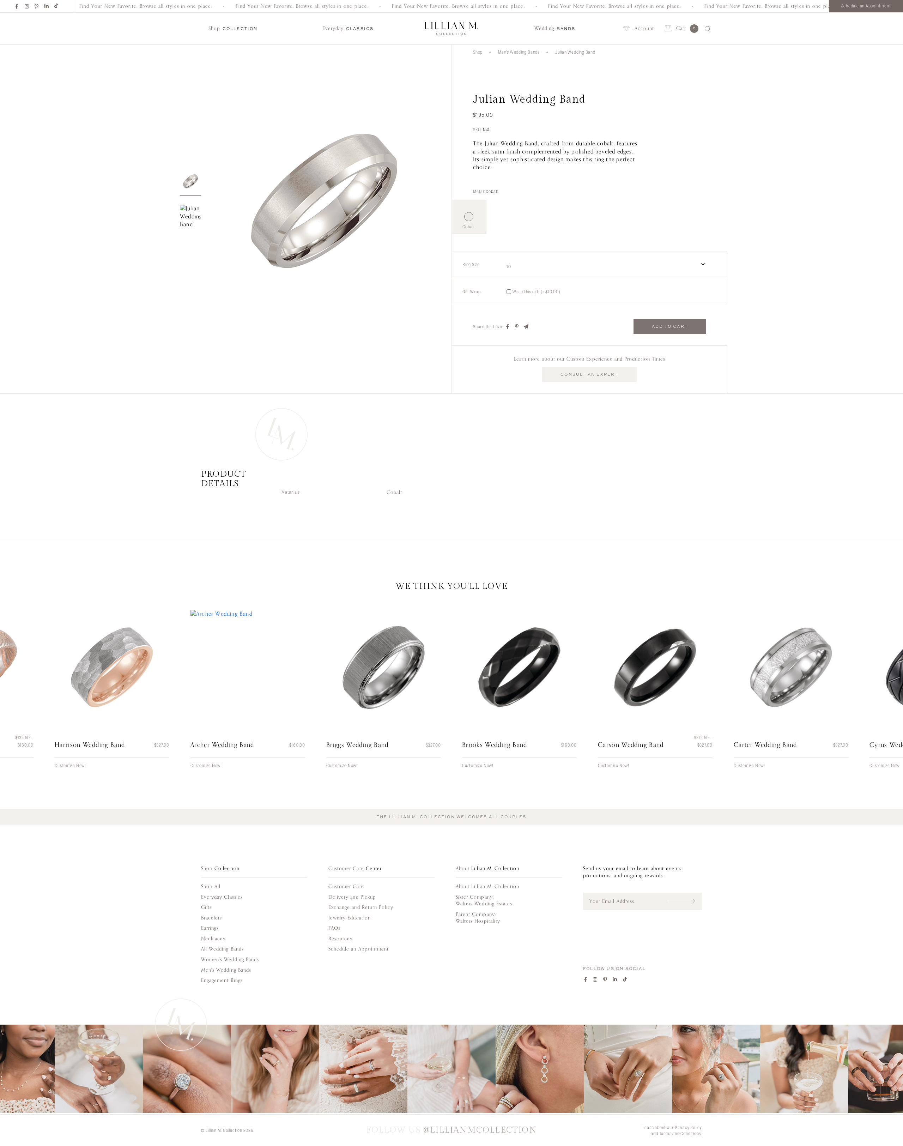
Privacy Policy (688, 1127)
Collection (232, 28)
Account (644, 28)
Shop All (210, 886)
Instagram (27, 6)
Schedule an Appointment (866, 5)
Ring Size (471, 264)
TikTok (56, 6)
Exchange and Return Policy (360, 907)
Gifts (206, 907)
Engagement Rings (222, 980)
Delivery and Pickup (352, 897)
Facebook (17, 6)
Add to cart (670, 326)
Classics (348, 28)
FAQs (334, 928)
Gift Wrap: (472, 292)
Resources (340, 939)
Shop (478, 52)
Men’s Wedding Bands (519, 52)
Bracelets (211, 918)
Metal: (485, 191)
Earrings (210, 928)
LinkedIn (46, 6)
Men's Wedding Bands (226, 970)
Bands (555, 28)
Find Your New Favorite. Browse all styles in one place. (117, 6)
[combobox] (610, 264)
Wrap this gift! (536, 291)
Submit (684, 901)
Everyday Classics (222, 897)
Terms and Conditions (680, 1133)
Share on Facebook (508, 326)
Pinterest (37, 6)
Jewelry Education (349, 918)
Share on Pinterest (517, 326)
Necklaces (213, 939)
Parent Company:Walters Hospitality (478, 917)
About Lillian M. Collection (487, 886)
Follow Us (451, 1130)
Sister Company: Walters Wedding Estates (484, 900)
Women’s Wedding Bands (230, 959)
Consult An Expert (589, 374)
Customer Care (346, 886)
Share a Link (526, 326)
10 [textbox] (509, 266)
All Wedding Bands (222, 949)
